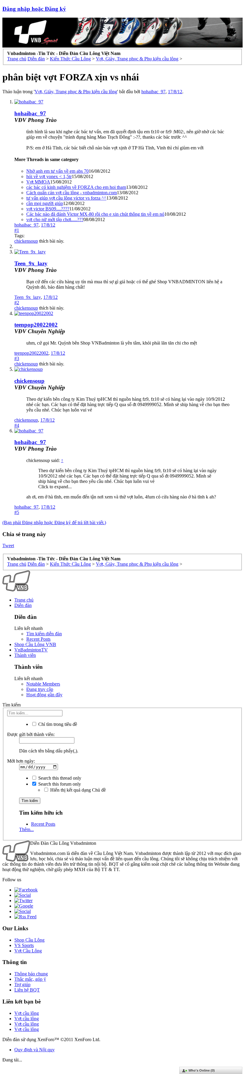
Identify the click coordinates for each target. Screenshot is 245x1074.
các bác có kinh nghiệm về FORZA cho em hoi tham (76, 187)
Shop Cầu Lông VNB (35, 644)
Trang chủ (23, 599)
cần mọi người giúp (44, 203)
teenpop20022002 (36, 325)
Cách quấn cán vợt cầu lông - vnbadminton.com (71, 192)
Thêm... (26, 829)
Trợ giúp (22, 984)
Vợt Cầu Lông (28, 950)
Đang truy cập (39, 689)
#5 (16, 512)
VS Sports (24, 945)
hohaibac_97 (153, 91)
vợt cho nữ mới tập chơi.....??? (54, 219)
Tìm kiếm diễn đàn (44, 633)
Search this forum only (59, 784)
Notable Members (43, 683)
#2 (16, 302)
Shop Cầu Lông (29, 940)
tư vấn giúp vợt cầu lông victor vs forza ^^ (66, 198)
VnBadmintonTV (31, 649)
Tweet (8, 545)
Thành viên (25, 655)
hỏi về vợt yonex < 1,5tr (49, 176)
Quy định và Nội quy (34, 1049)
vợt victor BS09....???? (47, 208)
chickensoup (26, 241)
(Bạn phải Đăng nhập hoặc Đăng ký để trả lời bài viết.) (54, 522)
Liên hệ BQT (27, 989)
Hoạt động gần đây (44, 694)
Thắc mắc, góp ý (30, 979)
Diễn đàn (23, 605)
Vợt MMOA (38, 181)
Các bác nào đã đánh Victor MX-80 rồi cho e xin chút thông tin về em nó (95, 214)
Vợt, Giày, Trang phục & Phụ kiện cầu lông (76, 91)
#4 (16, 425)
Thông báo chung (31, 973)
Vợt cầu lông (26, 1013)
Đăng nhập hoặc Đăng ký (34, 9)
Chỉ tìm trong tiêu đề (57, 724)
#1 (16, 230)
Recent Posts (38, 639)
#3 (16, 358)
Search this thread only (59, 778)
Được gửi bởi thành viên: (31, 734)
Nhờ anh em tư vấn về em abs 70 (57, 171)
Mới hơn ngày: (21, 761)
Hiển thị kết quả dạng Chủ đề (77, 790)
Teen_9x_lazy (31, 263)
